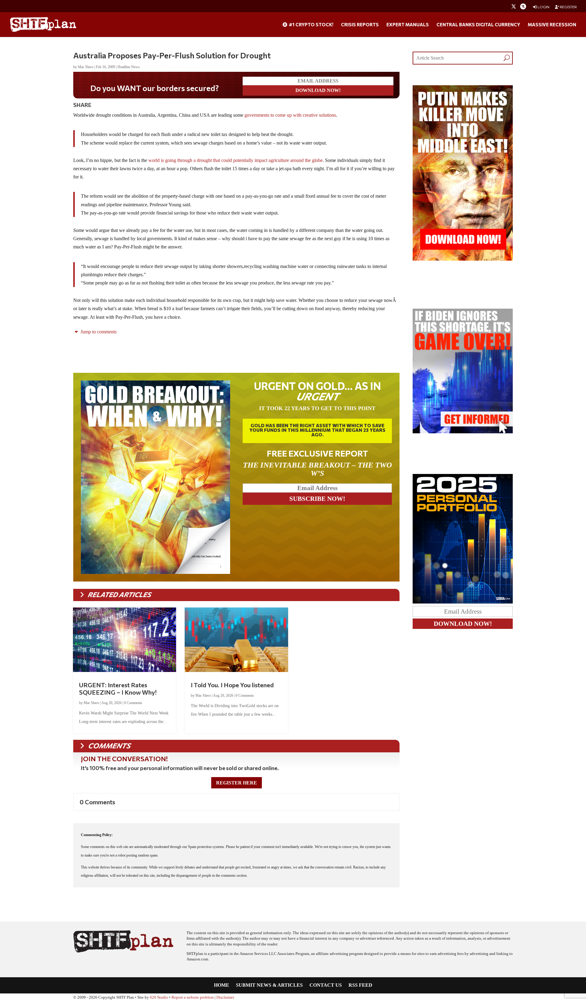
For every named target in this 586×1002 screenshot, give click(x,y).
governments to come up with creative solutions (290, 115)
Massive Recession (552, 24)
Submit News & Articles (269, 985)
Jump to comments (98, 331)
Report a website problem (193, 997)
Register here (236, 782)
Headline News (129, 67)
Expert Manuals (407, 24)
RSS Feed (360, 985)
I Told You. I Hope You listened (232, 684)
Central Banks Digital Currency (478, 24)
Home (221, 985)
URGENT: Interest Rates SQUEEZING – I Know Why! (118, 688)
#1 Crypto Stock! (310, 24)
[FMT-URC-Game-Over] (463, 431)
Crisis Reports (360, 24)
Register (568, 7)
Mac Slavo (85, 67)
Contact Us (325, 985)
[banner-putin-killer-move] (463, 259)
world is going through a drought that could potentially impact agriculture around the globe (235, 160)
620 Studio (159, 997)
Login (543, 7)
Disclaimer (225, 997)
